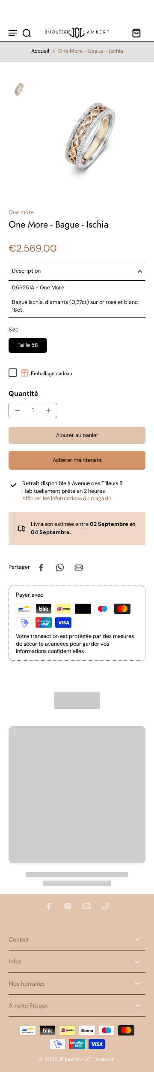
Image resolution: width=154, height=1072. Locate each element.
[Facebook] (48, 906)
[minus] (17, 410)
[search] (26, 32)
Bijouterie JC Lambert (87, 1059)
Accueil (40, 51)
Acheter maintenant (77, 460)
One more (21, 212)
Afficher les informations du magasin (66, 498)
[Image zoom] (89, 135)
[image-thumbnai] (19, 89)
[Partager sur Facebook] (41, 567)
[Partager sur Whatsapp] (59, 567)
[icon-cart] (136, 32)
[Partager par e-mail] (78, 567)
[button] (77, 435)
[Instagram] (67, 906)
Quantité (23, 393)
